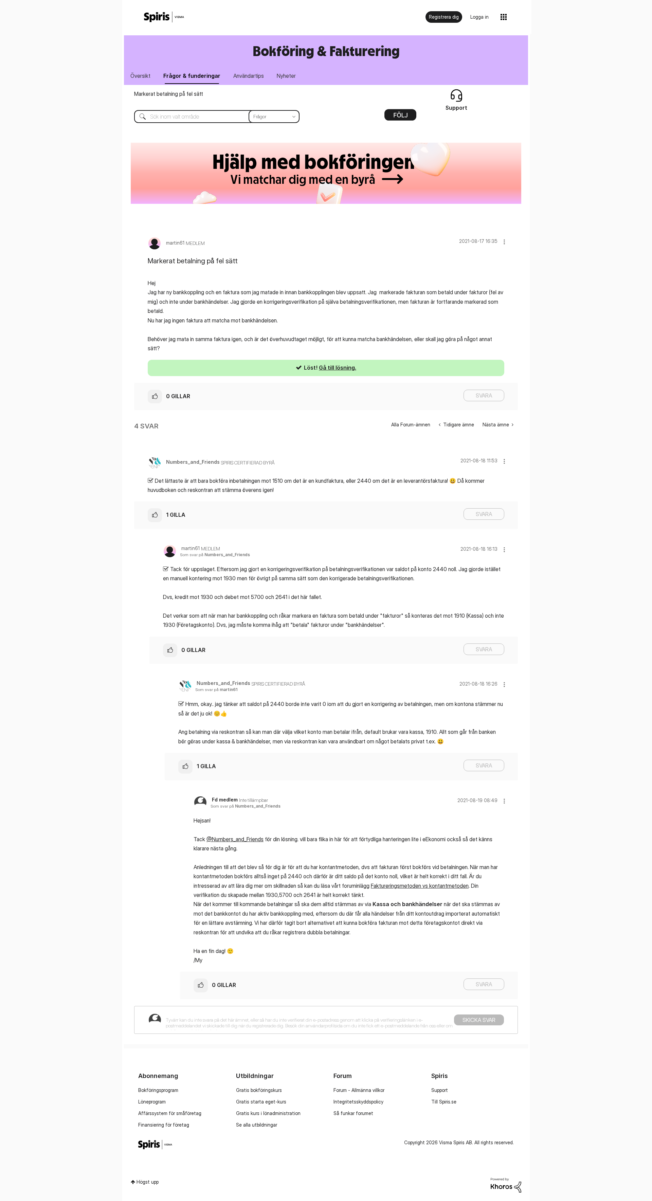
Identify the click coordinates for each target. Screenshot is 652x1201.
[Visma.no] (164, 17)
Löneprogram (152, 1102)
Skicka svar (479, 1020)
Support (439, 1090)
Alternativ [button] (400, 117)
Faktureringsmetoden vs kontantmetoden (420, 885)
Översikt (140, 75)
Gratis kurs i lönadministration (268, 1113)
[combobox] (211, 116)
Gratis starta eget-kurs (261, 1102)
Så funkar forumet (353, 1113)
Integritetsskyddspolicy (358, 1102)
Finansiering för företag (163, 1125)
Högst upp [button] (148, 1182)
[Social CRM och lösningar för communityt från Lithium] (506, 1184)
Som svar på (215, 554)
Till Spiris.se (443, 1102)
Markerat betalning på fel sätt (168, 93)
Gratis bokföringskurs (259, 1090)
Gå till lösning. (337, 367)
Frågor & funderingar (191, 75)
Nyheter (286, 75)
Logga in (479, 17)
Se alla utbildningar (256, 1125)
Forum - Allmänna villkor (358, 1090)
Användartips (248, 75)
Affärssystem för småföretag (169, 1113)
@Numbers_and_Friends (235, 839)
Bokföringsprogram (158, 1090)
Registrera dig (444, 17)
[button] (504, 241)
